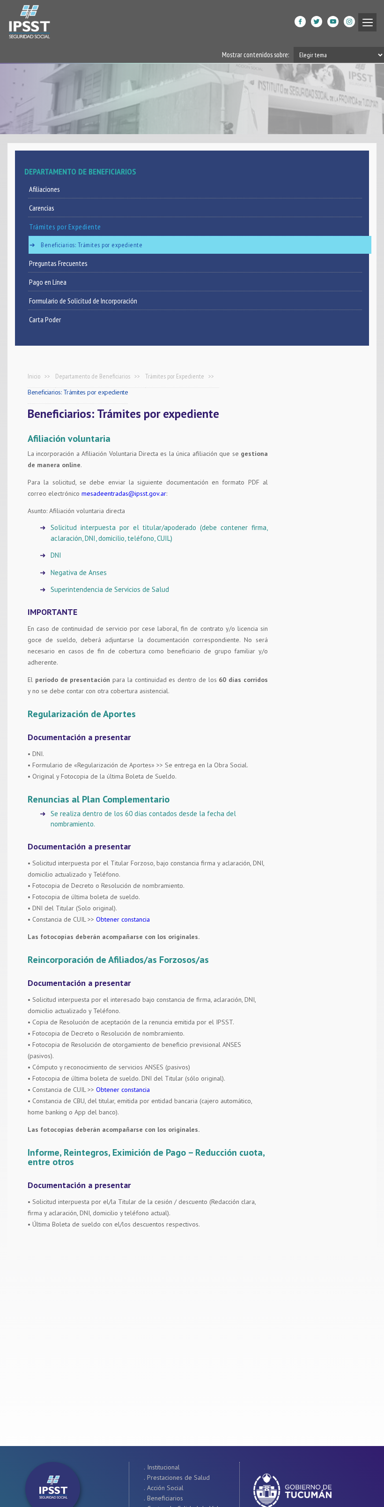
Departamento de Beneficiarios (92, 376)
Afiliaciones (44, 189)
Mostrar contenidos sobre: (255, 54)
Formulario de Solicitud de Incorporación (83, 300)
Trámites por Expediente (65, 226)
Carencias (41, 207)
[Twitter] (309, 25)
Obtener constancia (123, 919)
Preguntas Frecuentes (58, 263)
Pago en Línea (47, 282)
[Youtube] (325, 25)
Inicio (34, 376)
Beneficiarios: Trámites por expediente (91, 245)
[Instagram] (342, 25)
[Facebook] (292, 25)
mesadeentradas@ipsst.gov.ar (123, 493)
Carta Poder (45, 319)
